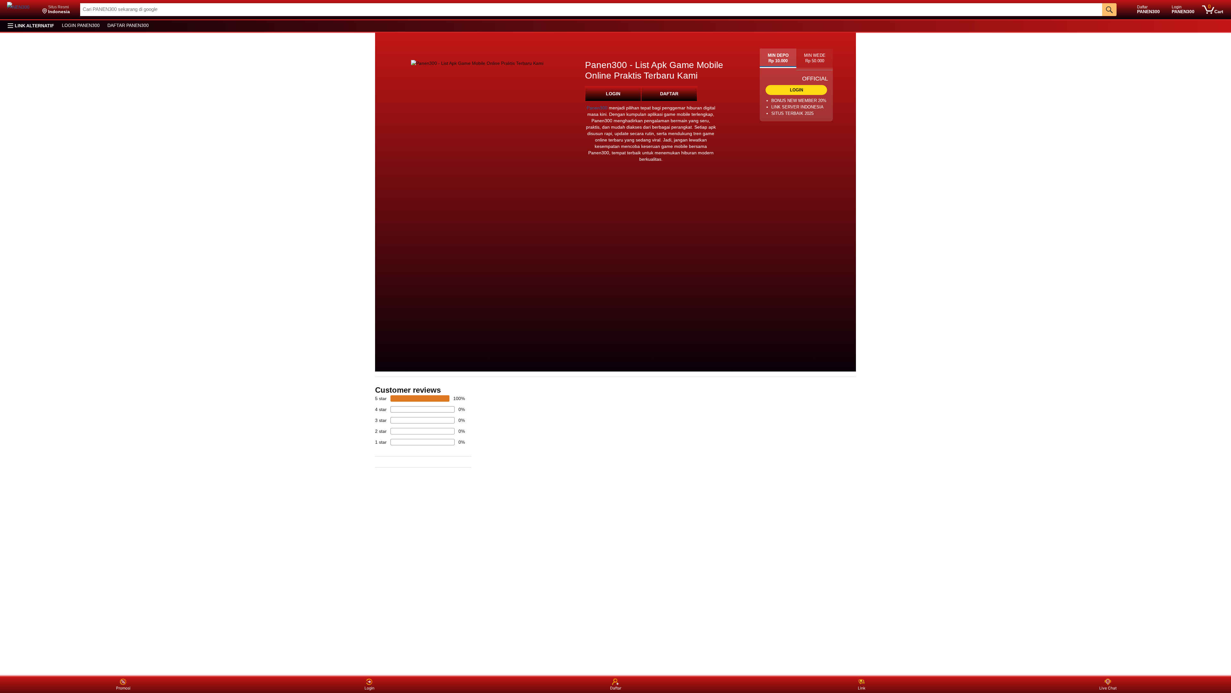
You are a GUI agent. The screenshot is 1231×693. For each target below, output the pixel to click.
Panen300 (597, 107)
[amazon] (21, 10)
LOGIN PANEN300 (81, 25)
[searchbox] (591, 10)
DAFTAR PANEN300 (128, 25)
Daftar (615, 688)
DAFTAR (669, 93)
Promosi (123, 688)
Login (369, 688)
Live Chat (1108, 688)
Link (862, 688)
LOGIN (613, 93)
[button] (56, 10)
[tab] (778, 58)
